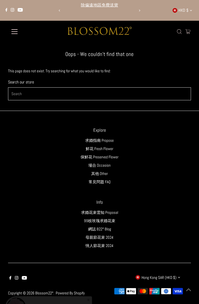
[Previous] (59, 10)
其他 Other (99, 173)
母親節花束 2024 (99, 237)
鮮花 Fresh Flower (99, 148)
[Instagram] (12, 10)
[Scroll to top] (188, 290)
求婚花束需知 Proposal (99, 212)
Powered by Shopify (70, 293)
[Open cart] (188, 31)
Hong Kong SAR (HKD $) (158, 277)
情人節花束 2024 (99, 245)
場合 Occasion (99, 165)
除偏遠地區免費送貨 (99, 5)
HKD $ (183, 10)
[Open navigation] (29, 31)
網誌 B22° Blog (99, 229)
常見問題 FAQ (100, 181)
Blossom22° (44, 293)
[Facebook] (6, 10)
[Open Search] (179, 31)
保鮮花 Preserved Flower (99, 156)
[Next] (139, 10)
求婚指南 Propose (99, 140)
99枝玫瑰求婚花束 (99, 220)
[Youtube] (20, 10)
